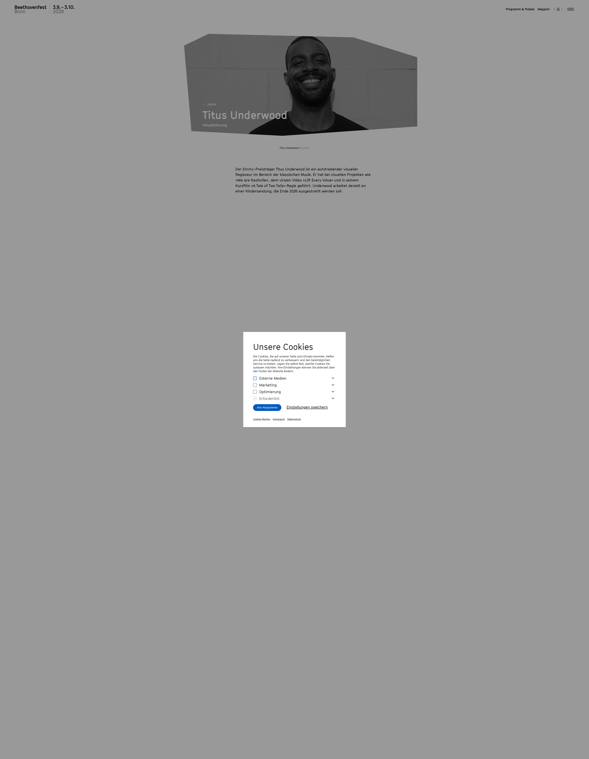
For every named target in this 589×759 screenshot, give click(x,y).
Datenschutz (294, 419)
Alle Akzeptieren (267, 407)
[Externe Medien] (255, 378)
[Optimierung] (255, 392)
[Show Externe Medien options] (333, 378)
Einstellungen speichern (307, 407)
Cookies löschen (261, 419)
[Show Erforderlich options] (333, 398)
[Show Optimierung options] (333, 392)
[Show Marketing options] (333, 385)
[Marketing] (255, 385)
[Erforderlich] (255, 399)
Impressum (279, 419)
